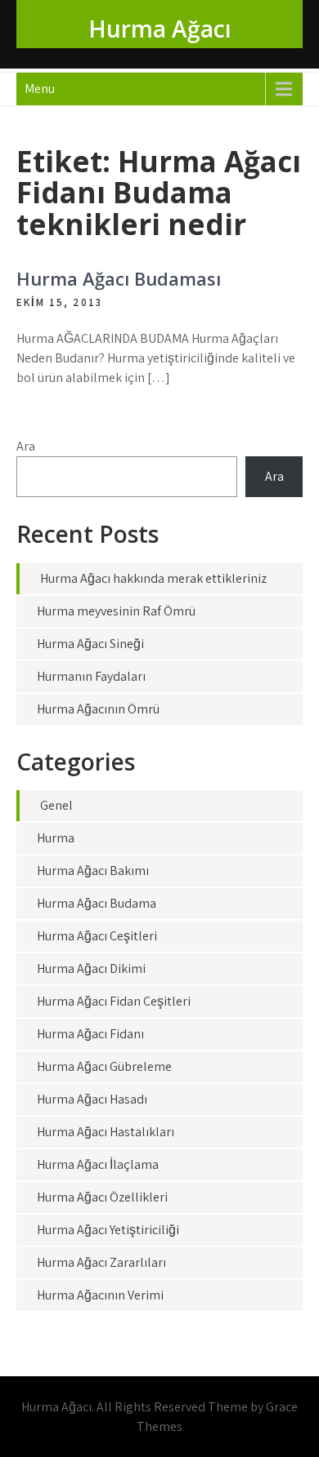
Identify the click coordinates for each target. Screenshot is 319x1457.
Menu (40, 88)
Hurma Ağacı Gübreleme (104, 1066)
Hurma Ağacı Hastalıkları (105, 1131)
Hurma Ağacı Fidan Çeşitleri (114, 1001)
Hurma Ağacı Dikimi (91, 968)
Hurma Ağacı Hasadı (92, 1099)
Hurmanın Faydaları (91, 676)
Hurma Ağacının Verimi (100, 1295)
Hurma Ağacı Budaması (118, 278)
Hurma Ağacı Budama (96, 903)
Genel (56, 805)
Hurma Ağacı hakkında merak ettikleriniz (153, 578)
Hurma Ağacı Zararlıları (101, 1262)
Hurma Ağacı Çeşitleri (97, 935)
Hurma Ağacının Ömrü (98, 708)
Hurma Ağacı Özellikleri (102, 1197)
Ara (25, 446)
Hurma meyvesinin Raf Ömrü (116, 611)
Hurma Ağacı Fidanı (90, 1033)
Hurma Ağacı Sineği (90, 643)
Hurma (55, 837)
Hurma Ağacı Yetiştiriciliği (108, 1229)
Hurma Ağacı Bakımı (93, 870)
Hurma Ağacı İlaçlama (98, 1164)
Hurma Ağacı (159, 28)
